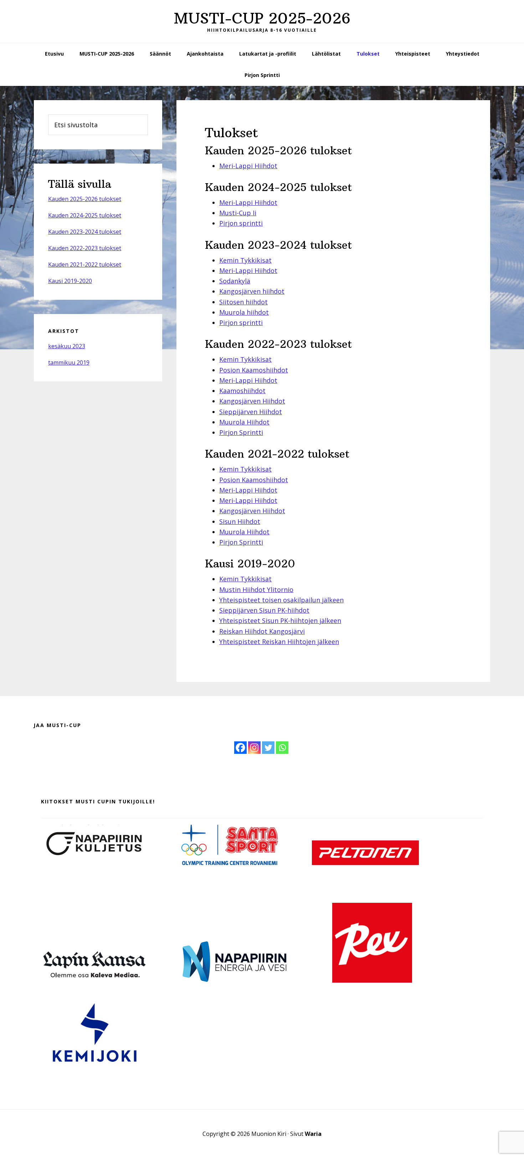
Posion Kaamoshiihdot (253, 370)
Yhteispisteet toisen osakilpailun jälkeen (281, 600)
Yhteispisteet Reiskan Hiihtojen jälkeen (279, 641)
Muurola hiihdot (244, 312)
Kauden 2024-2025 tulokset (84, 215)
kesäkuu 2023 (66, 346)
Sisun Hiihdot (239, 521)
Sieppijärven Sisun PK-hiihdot (264, 610)
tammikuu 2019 (68, 362)
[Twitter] (268, 747)
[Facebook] (240, 747)
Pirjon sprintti (241, 223)
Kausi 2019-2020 (70, 281)
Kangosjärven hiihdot (251, 291)
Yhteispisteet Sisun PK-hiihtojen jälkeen (280, 620)
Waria (313, 1134)
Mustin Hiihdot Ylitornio (256, 589)
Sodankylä (234, 281)
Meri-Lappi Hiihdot (248, 165)
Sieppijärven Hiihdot (250, 411)
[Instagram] (254, 747)
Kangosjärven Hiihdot (252, 401)
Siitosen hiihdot (243, 302)
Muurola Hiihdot (244, 422)
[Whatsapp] (282, 747)
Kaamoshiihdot (242, 390)
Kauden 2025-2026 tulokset (84, 199)
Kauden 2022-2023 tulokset (84, 248)
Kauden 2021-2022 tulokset (84, 264)
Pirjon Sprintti (241, 432)
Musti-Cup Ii (237, 213)
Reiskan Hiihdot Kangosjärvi (262, 631)
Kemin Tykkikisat (245, 260)
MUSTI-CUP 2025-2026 (262, 18)
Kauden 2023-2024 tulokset (84, 232)
